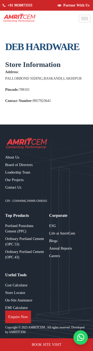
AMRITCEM (37, 327)
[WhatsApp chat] (80, 337)
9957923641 (42, 101)
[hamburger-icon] (84, 18)
